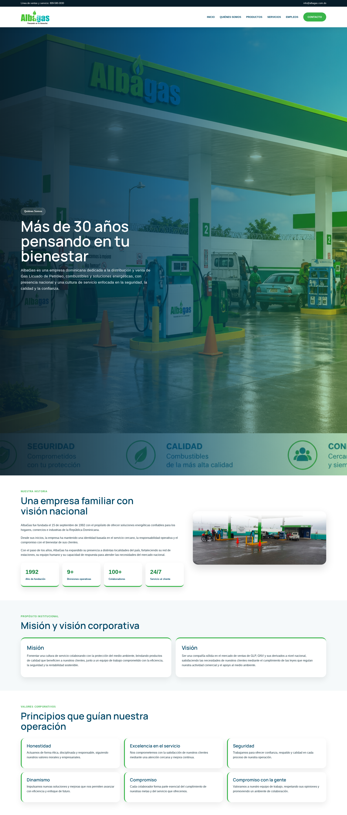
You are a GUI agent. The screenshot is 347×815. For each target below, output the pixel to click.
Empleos (292, 17)
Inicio (211, 17)
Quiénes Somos (230, 17)
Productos (254, 17)
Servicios (274, 17)
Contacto (315, 17)
